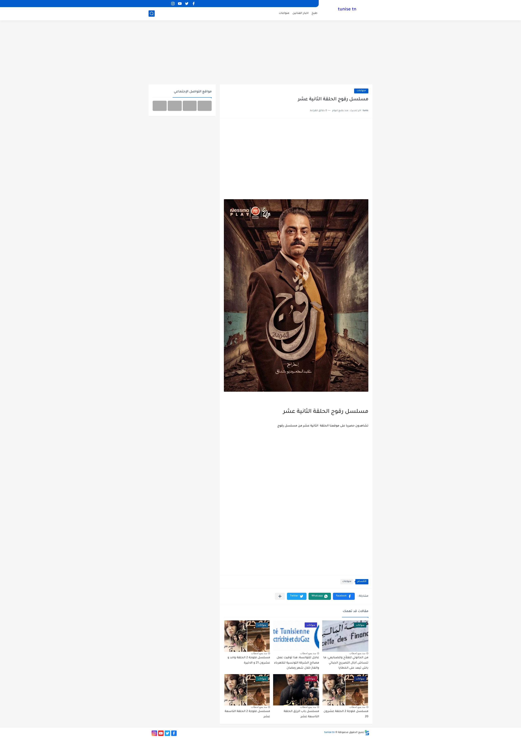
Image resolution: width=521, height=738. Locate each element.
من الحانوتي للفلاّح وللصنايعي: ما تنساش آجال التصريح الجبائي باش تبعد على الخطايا (345, 663)
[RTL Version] (160, 106)
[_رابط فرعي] (159, 3)
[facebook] (193, 3)
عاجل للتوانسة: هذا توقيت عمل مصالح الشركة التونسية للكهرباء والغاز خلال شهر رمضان (296, 663)
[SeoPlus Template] (366, 732)
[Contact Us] (175, 106)
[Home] (205, 106)
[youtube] (179, 3)
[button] (344, 596)
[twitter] (186, 3)
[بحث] (152, 13)
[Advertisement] (260, 52)
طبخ (314, 13)
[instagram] (172, 3)
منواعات (284, 13)
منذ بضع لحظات (357, 653)
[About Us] (190, 106)
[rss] (165, 3)
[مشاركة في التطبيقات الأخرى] (280, 596)
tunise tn (347, 9)
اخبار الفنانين (300, 13)
